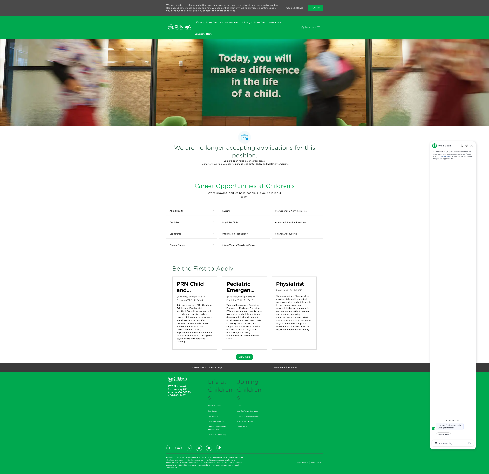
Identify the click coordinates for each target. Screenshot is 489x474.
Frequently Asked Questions (248, 416)
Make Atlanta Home (245, 421)
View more (244, 357)
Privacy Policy (302, 462)
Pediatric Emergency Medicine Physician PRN (241, 287)
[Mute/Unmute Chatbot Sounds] (467, 145)
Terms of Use (316, 462)
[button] (294, 8)
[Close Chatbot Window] (471, 145)
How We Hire (242, 427)
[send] (469, 443)
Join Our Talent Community (248, 411)
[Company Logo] (180, 27)
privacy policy (445, 156)
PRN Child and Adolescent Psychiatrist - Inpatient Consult (192, 287)
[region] (453, 294)
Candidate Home (204, 34)
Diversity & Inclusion (216, 421)
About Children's (214, 406)
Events (239, 406)
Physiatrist (290, 284)
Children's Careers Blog (217, 435)
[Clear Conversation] (462, 145)
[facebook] (169, 448)
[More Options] (435, 443)
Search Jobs (274, 22)
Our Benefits (213, 416)
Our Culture (212, 411)
